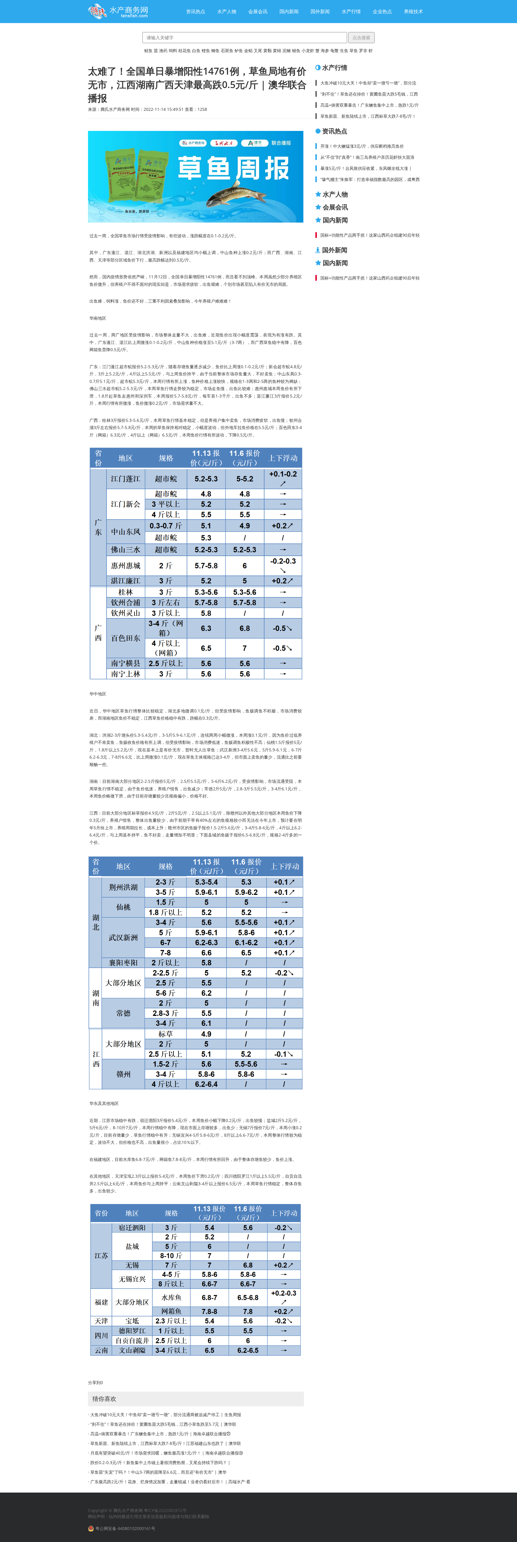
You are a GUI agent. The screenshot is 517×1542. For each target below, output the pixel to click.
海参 (325, 50)
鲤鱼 (206, 50)
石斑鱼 (227, 50)
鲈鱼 (239, 50)
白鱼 (196, 50)
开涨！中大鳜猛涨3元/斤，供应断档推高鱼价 (362, 146)
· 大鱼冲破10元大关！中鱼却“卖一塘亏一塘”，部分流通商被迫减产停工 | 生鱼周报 (164, 1414)
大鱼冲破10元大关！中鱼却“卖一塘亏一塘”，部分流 (368, 83)
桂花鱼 (184, 50)
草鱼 (353, 50)
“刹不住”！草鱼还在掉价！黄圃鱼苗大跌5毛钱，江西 (369, 94)
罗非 (363, 50)
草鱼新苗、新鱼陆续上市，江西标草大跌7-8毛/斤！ (368, 116)
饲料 (173, 50)
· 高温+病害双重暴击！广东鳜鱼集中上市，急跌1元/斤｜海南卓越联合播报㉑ (159, 1434)
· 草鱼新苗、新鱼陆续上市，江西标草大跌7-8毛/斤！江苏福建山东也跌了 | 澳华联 (164, 1443)
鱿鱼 (148, 50)
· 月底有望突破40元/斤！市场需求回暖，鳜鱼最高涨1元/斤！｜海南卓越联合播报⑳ (165, 1453)
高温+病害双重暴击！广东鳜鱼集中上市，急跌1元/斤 (369, 105)
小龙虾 (308, 50)
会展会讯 (257, 11)
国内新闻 (289, 11)
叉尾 (258, 50)
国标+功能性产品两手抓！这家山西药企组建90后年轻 (370, 235)
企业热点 (382, 11)
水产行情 (351, 11)
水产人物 (226, 11)
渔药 (163, 50)
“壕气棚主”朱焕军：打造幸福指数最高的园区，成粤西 (370, 179)
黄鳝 (277, 50)
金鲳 (248, 50)
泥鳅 (286, 50)
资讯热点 (195, 11)
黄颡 (267, 50)
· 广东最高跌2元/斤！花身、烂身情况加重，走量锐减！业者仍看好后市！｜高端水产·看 (169, 1481)
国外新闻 (320, 11)
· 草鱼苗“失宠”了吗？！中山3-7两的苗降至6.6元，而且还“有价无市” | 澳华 (157, 1472)
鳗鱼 (296, 50)
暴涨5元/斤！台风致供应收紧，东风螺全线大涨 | (366, 168)
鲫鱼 (215, 50)
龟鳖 (334, 50)
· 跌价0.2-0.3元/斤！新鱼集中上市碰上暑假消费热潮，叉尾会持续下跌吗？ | (159, 1462)
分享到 (94, 1382)
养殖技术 (413, 11)
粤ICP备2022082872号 (165, 1510)
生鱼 (344, 50)
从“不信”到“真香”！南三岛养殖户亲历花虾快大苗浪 (367, 157)
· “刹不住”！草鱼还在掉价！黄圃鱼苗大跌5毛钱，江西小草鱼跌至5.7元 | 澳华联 (162, 1424)
